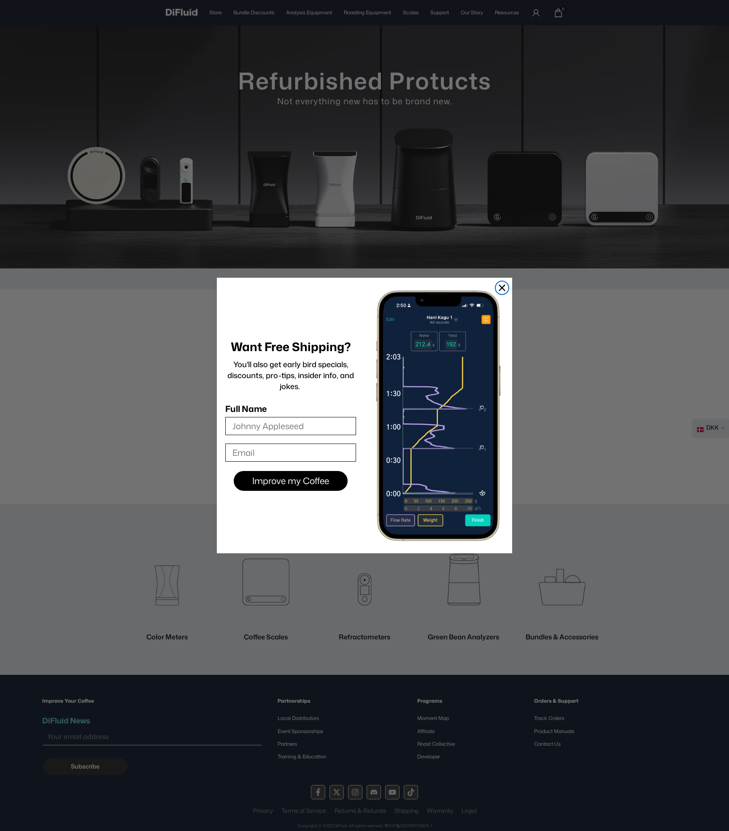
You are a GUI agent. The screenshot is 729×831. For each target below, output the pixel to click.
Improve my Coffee (290, 480)
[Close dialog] (502, 288)
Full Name (246, 408)
